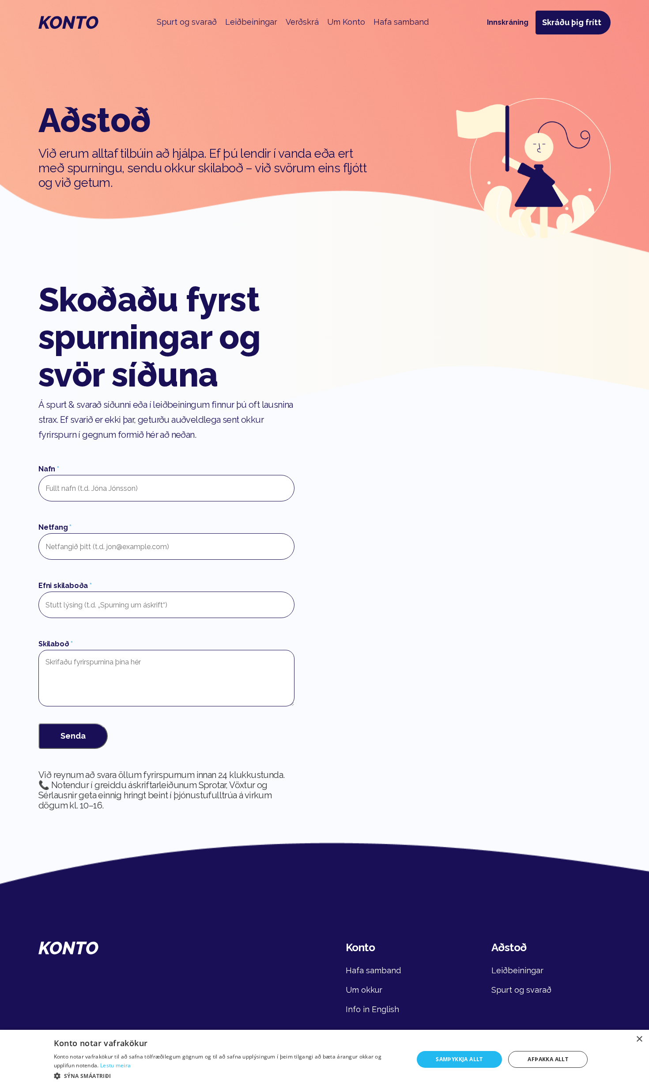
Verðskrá (302, 22)
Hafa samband (401, 22)
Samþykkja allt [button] (459, 1059)
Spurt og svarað (187, 22)
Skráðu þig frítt (571, 22)
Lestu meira (115, 1065)
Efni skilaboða (65, 585)
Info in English (372, 1009)
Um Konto (346, 22)
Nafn (48, 469)
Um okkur (364, 989)
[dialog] (324, 1059)
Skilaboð (55, 644)
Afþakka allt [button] (548, 1059)
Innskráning (507, 22)
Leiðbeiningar (251, 22)
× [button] (639, 1039)
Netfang (55, 527)
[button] (228, 1076)
